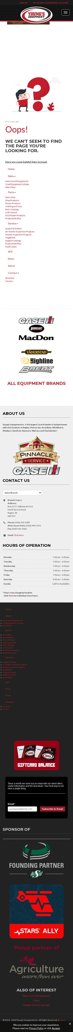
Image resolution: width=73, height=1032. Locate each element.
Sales (11, 176)
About (11, 265)
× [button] (70, 1024)
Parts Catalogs (12, 209)
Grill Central (11, 212)
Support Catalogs (13, 240)
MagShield (10, 237)
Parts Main (10, 197)
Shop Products (12, 200)
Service (12, 223)
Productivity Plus (13, 218)
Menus (65, 12)
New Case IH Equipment (16, 181)
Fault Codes (11, 246)
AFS (10, 251)
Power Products (13, 203)
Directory (9, 278)
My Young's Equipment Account (51, 3)
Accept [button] (56, 1028)
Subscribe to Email (52, 809)
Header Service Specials (36, 1004)
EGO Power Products (15, 215)
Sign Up (23, 3)
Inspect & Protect (13, 228)
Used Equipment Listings (17, 184)
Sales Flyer (10, 187)
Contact (12, 272)
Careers (9, 281)
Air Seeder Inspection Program (19, 231)
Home (11, 168)
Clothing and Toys (13, 206)
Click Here (19, 535)
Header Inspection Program (18, 234)
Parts (11, 192)
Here (11, 595)
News (11, 258)
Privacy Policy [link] (36, 1028)
